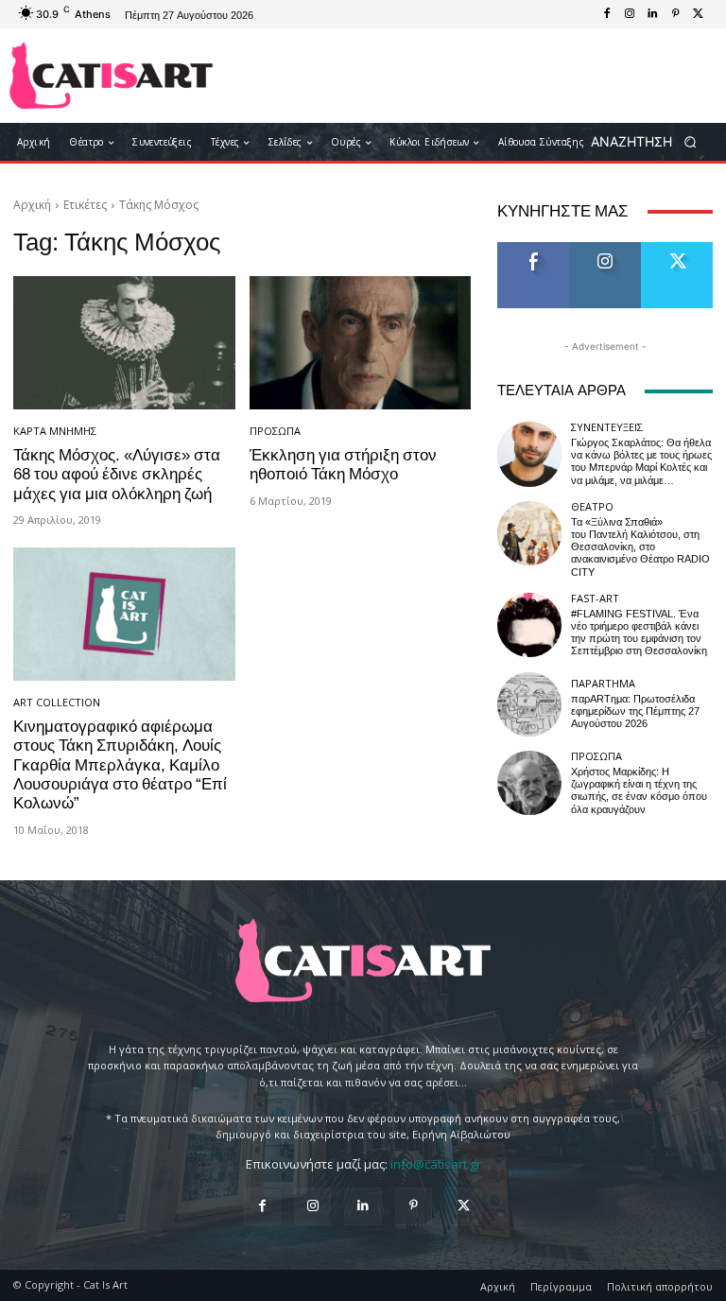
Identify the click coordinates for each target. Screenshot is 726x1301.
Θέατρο (592, 506)
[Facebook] (607, 14)
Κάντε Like (533, 249)
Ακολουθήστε (611, 249)
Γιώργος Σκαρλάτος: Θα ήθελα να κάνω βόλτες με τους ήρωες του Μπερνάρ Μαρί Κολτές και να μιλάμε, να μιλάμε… (641, 462)
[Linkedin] (652, 14)
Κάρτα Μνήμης (54, 430)
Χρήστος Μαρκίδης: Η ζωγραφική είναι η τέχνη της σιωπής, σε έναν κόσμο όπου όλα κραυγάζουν (639, 791)
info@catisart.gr (435, 1163)
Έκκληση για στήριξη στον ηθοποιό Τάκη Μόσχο (343, 464)
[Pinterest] (675, 14)
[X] (697, 14)
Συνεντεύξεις (607, 427)
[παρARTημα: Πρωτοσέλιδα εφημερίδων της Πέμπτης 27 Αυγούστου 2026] (529, 704)
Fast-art (595, 598)
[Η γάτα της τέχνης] (111, 76)
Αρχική (32, 205)
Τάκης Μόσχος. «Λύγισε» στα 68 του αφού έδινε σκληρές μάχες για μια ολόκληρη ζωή (116, 474)
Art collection (56, 702)
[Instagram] (629, 14)
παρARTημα (603, 683)
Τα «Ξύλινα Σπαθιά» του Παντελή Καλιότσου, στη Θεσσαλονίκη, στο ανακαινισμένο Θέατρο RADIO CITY (640, 547)
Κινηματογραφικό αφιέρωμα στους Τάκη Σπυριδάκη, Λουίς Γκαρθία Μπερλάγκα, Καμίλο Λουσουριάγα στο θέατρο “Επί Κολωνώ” (120, 765)
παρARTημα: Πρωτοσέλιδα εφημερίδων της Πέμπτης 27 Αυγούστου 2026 (635, 711)
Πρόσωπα (275, 430)
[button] (650, 142)
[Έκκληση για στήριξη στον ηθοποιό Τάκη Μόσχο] (361, 342)
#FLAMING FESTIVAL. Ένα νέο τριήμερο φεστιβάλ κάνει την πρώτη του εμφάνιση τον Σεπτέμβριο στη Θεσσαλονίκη (639, 633)
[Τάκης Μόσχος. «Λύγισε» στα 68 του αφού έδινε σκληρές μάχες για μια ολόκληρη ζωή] (124, 342)
